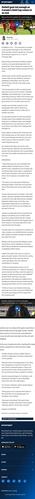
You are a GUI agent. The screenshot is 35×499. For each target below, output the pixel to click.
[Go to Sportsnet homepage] (6, 2)
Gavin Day (10, 37)
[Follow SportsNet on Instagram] (19, 481)
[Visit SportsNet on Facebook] (14, 481)
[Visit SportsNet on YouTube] (8, 481)
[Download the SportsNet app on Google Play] (19, 446)
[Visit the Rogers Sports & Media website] (9, 490)
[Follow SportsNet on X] (3, 481)
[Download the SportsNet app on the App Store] (6, 446)
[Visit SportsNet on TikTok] (25, 481)
